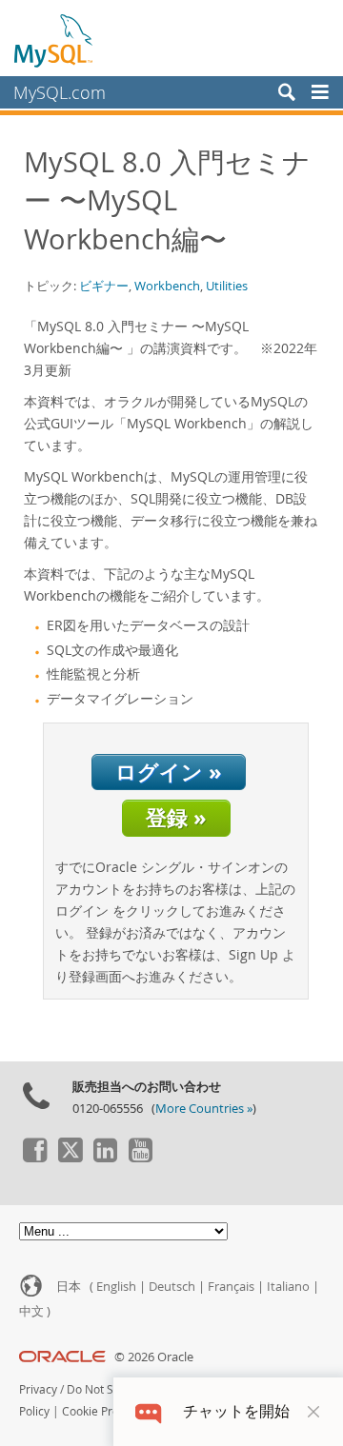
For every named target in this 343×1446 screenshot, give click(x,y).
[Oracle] (62, 1357)
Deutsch (172, 1286)
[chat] (148, 1411)
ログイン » (168, 771)
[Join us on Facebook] (34, 1157)
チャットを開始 (236, 1411)
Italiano (288, 1286)
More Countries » (203, 1108)
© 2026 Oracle (153, 1357)
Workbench (167, 285)
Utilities (227, 285)
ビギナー (104, 285)
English (116, 1286)
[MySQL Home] (54, 40)
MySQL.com (59, 92)
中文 (31, 1311)
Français (231, 1286)
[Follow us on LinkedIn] (105, 1157)
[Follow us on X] (69, 1157)
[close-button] (313, 1412)
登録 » (176, 817)
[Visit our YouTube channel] (140, 1157)
